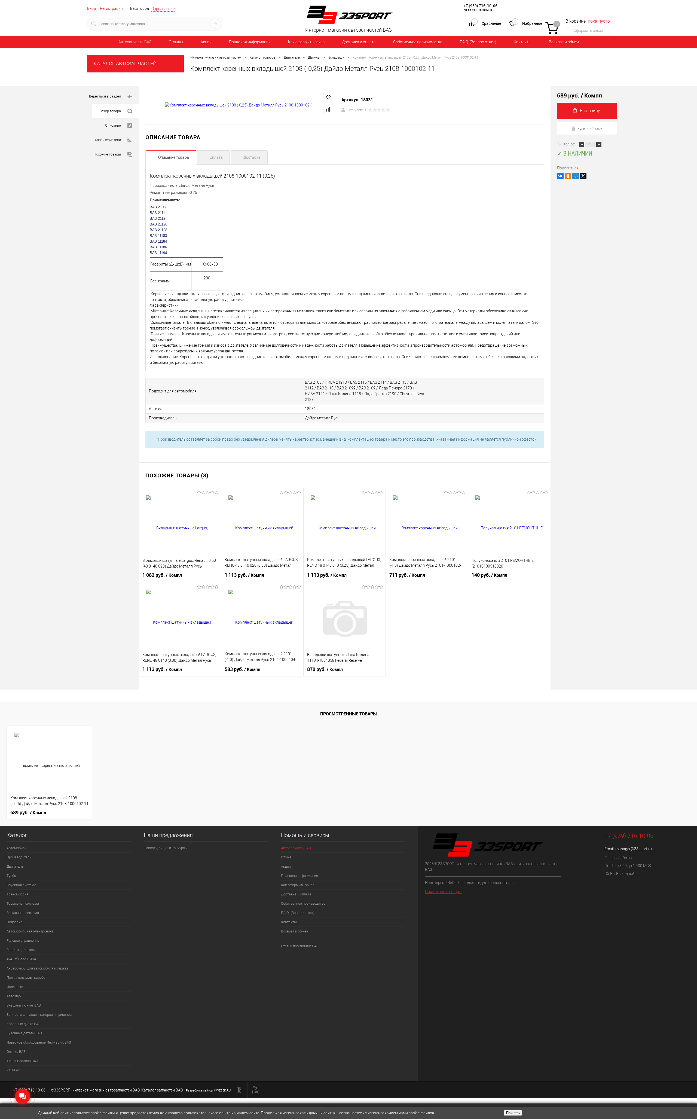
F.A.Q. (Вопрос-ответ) (478, 42)
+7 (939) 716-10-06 (480, 5)
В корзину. (590, 110)
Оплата (216, 157)
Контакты (522, 42)
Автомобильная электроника (30, 931)
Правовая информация (250, 42)
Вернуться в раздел (105, 96)
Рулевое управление (23, 940)
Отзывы (176, 42)
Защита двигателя (21, 950)
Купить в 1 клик (590, 128)
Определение (163, 9)
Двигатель (15, 866)
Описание (113, 125)
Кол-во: (569, 144)
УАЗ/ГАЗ (13, 1070)
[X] (583, 176)
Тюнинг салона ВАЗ (22, 1061)
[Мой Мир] (575, 176)
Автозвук (14, 996)
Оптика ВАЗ (16, 1052)
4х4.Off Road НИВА (21, 959)
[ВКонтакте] (560, 176)
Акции (206, 42)
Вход (91, 8)
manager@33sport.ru (633, 849)
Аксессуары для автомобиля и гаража (38, 968)
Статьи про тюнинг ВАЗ (300, 946)
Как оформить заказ (306, 42)
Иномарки (15, 987)
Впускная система (21, 885)
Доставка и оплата (359, 42)
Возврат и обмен (564, 42)
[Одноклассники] (568, 176)
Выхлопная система (23, 913)
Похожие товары (107, 154)
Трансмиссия (17, 894)
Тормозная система (23, 903)
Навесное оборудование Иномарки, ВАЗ (39, 1042)
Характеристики (108, 140)
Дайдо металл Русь (322, 418)
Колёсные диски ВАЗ (24, 1024)
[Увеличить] (240, 105)
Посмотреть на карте (443, 891)
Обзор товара (110, 111)
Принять (513, 1113)
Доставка (252, 157)
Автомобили (16, 848)
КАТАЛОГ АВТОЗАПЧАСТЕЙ (125, 63)
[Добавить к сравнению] (328, 109)
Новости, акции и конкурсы (166, 848)
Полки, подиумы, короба (26, 977)
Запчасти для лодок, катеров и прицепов (39, 1015)
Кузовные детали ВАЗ (24, 1033)
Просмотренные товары (348, 714)
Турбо (11, 876)
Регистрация (111, 8)
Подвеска (14, 922)
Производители (19, 857)
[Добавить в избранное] (328, 97)
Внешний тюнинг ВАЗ (24, 1005)
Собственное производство (417, 42)
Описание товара (173, 157)
